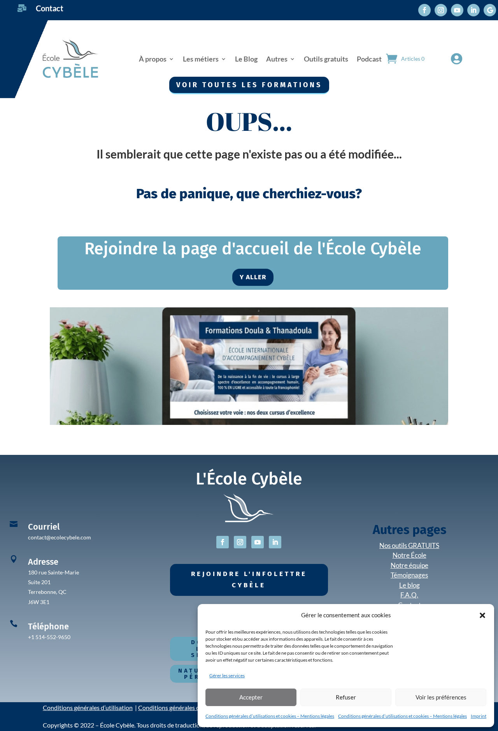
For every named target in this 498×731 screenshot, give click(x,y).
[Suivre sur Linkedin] (473, 10)
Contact (49, 8)
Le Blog (246, 59)
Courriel (44, 526)
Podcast (369, 59)
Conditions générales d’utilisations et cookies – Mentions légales (269, 716)
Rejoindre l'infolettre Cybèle (249, 579)
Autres (277, 59)
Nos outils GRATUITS (409, 545)
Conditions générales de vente (178, 707)
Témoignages (409, 575)
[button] (482, 615)
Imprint (478, 716)
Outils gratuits (326, 59)
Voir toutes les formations (249, 85)
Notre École (409, 555)
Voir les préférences (441, 697)
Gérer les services (227, 675)
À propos (153, 59)
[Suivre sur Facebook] (424, 10)
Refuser (346, 697)
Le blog (409, 585)
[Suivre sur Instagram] (441, 10)
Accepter (251, 697)
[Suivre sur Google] (490, 10)
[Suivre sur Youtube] (457, 10)
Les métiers (201, 59)
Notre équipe (409, 565)
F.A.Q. (409, 595)
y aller (253, 277)
